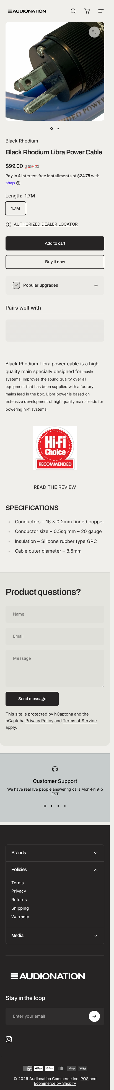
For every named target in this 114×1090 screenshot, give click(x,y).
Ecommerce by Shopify (55, 1083)
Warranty (20, 916)
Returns (19, 899)
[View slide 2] (51, 806)
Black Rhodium (22, 141)
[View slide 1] (45, 806)
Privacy (18, 891)
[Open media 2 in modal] (94, 32)
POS (85, 1078)
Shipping (20, 908)
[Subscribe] (94, 1016)
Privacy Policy (39, 720)
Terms (17, 882)
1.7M (15, 208)
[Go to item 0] (51, 128)
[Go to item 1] (58, 128)
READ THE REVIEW (55, 487)
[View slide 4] (65, 806)
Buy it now (55, 262)
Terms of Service (80, 720)
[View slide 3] (58, 806)
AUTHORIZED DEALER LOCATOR (46, 224)
